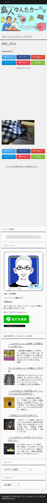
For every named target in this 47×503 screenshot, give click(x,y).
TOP (17, 37)
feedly (39, 62)
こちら (23, 312)
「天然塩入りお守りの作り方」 (23, 415)
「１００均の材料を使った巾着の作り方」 (21, 166)
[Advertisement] (23, 93)
